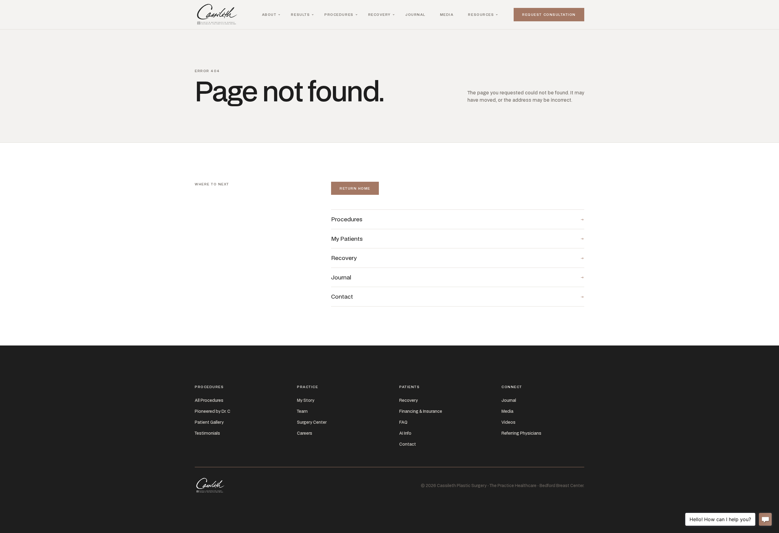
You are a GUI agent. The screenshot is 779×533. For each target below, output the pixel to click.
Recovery (379, 14)
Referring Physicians (521, 433)
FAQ (403, 422)
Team (302, 411)
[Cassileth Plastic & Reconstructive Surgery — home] (218, 14)
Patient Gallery (209, 422)
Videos (508, 422)
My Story (305, 400)
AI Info (405, 433)
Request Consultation (549, 14)
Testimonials (207, 433)
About (269, 14)
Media (447, 14)
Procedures (338, 14)
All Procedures (209, 400)
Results (300, 14)
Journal (415, 14)
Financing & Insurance (420, 411)
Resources (481, 14)
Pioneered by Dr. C (212, 411)
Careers (304, 433)
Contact (407, 444)
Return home (355, 188)
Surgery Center (312, 422)
